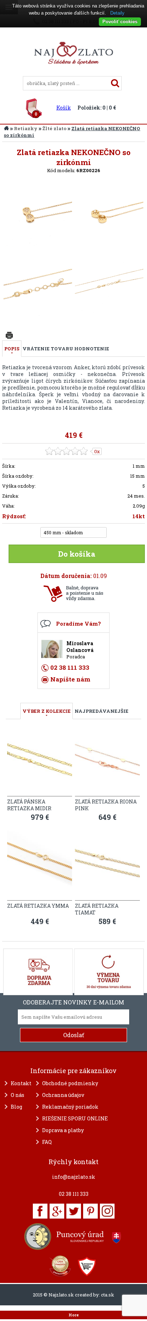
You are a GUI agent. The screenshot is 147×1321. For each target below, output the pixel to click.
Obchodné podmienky (70, 1083)
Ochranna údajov (63, 1095)
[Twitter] (73, 1211)
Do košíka (76, 554)
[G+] (57, 1211)
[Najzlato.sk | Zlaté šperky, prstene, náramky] (73, 73)
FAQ (47, 1142)
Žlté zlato (54, 128)
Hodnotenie (91, 348)
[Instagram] (107, 1211)
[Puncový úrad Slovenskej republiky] (73, 1236)
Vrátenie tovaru (47, 348)
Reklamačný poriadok (70, 1106)
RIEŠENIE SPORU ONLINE (75, 1118)
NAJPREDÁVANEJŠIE (101, 711)
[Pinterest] (90, 1211)
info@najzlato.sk (73, 1176)
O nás (17, 1095)
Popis (11, 348)
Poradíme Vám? (78, 623)
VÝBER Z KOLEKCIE (46, 711)
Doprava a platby (63, 1130)
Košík (63, 107)
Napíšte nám (70, 679)
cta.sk (107, 1294)
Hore (74, 1314)
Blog (16, 1106)
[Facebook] (40, 1211)
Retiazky (25, 128)
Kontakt (21, 1083)
